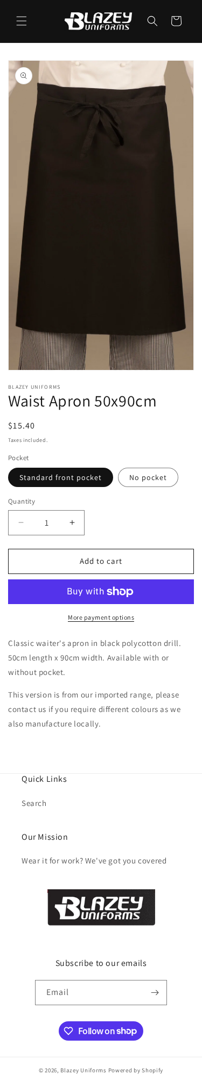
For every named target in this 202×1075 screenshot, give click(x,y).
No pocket (148, 477)
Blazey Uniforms (83, 1070)
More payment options (101, 617)
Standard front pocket (60, 477)
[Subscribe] (154, 992)
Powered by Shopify (136, 1070)
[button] (21, 21)
